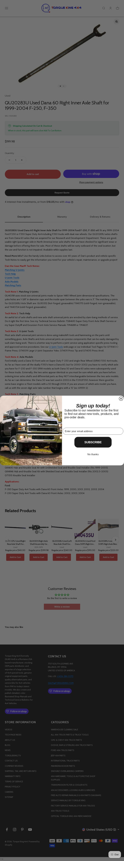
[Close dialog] (121, 399)
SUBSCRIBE (93, 442)
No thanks (93, 454)
